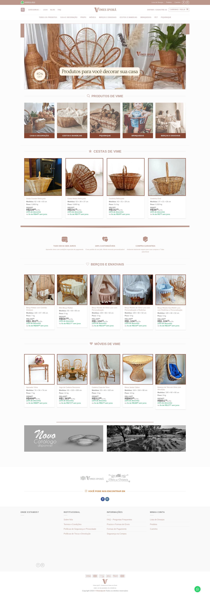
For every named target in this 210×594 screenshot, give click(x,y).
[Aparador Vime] (39, 369)
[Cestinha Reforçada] (125, 177)
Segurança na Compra (116, 534)
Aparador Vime (32, 387)
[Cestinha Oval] (167, 177)
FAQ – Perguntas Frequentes (119, 520)
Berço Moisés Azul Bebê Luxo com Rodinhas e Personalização (170, 309)
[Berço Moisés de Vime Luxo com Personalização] (105, 290)
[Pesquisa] (23, 10)
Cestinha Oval (155, 199)
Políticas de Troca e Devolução (77, 534)
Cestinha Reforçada (116, 199)
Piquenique (166, 17)
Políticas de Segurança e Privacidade (80, 529)
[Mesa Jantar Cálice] (138, 369)
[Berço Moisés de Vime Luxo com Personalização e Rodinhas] (138, 290)
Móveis (92, 17)
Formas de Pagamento (117, 529)
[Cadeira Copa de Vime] (105, 369)
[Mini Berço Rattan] (72, 290)
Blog (52, 10)
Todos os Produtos (48, 17)
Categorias (33, 10)
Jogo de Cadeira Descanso (69, 387)
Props (83, 17)
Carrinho (177, 2)
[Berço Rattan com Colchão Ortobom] (39, 290)
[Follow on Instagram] (187, 2)
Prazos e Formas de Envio (118, 524)
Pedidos (169, 2)
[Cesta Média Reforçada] (84, 177)
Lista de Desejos (157, 2)
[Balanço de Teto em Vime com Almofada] (170, 369)
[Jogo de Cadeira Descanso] (72, 369)
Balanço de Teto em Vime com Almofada (169, 388)
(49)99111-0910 (30, 2)
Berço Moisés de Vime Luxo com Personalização (104, 309)
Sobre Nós (68, 520)
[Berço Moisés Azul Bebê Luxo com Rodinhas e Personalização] (170, 290)
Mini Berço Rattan (66, 308)
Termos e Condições (72, 524)
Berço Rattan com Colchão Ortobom (36, 309)
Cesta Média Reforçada (77, 199)
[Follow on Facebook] (183, 2)
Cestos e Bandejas (128, 17)
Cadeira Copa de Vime (100, 387)
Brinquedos (145, 17)
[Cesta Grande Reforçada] (43, 177)
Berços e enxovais (107, 17)
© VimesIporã (100, 591)
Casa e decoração (68, 17)
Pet (156, 17)
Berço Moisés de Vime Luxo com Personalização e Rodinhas (137, 309)
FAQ (59, 10)
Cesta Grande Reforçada (36, 199)
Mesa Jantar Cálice (132, 387)
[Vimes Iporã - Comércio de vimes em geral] (105, 9)
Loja (45, 10)
